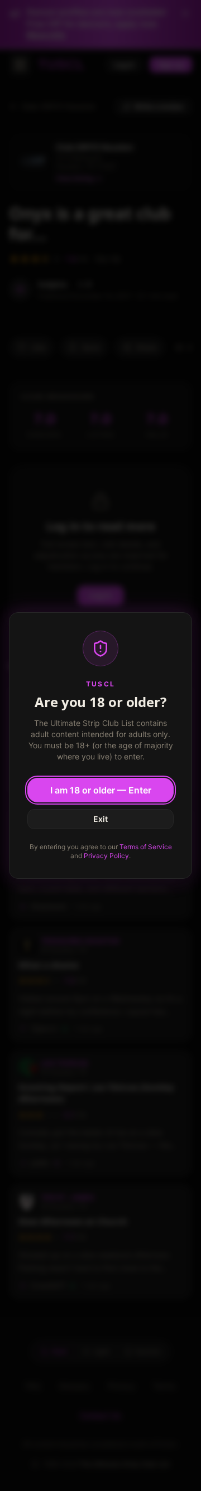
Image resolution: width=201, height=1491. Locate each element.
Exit (100, 819)
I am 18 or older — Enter (100, 790)
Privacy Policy (106, 855)
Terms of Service (145, 847)
